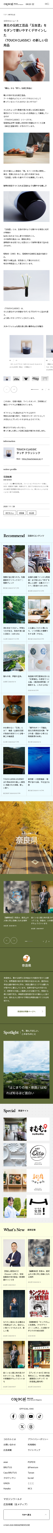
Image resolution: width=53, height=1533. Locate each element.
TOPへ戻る (26, 1514)
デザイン (10, 513)
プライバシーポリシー (38, 1439)
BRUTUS (7, 1467)
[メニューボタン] (47, 4)
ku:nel (31, 1477)
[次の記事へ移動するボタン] (14, 940)
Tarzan (31, 1472)
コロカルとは (9, 1439)
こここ (31, 1483)
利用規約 (32, 1444)
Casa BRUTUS (10, 1472)
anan (5, 1462)
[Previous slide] (6, 389)
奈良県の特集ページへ (26, 1011)
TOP (5, 14)
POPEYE (31, 1462)
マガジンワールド (12, 1499)
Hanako (7, 1488)
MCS (30, 1488)
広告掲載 (7, 1449)
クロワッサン (9, 1477)
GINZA (6, 1483)
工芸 (32, 513)
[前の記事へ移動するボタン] (7, 940)
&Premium (33, 1467)
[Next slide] (14, 389)
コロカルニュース (11, 21)
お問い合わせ (9, 1444)
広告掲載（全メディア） (16, 1504)
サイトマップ (34, 1449)
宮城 (22, 513)
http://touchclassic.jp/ (31, 459)
